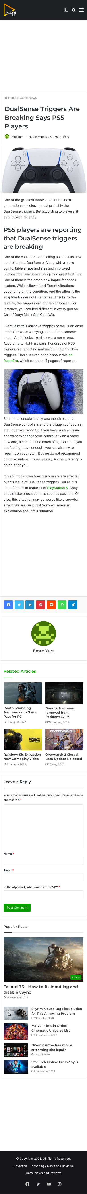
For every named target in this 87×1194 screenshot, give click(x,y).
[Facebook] (8, 604)
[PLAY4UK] (13, 9)
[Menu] (81, 11)
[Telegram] (72, 604)
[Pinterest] (40, 604)
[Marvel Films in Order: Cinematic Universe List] (16, 1031)
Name (9, 853)
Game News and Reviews (43, 1173)
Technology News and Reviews (52, 1166)
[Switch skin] (66, 11)
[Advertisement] (43, 55)
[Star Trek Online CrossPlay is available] (16, 1067)
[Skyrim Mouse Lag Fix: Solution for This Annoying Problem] (16, 1013)
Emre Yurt (16, 136)
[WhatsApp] (62, 604)
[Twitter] (19, 604)
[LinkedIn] (29, 604)
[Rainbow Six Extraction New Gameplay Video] (23, 739)
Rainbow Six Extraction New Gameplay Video (22, 757)
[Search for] (73, 11)
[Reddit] (51, 604)
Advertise (20, 1166)
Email (9, 870)
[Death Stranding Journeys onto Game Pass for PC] (23, 693)
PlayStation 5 (57, 488)
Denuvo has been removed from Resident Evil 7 (59, 712)
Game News (28, 98)
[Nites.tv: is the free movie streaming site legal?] (16, 1050)
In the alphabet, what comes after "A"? (32, 887)
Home (12, 98)
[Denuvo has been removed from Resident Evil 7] (64, 693)
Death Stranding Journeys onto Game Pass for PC (20, 712)
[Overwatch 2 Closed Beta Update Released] (64, 739)
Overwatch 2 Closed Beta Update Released (63, 757)
